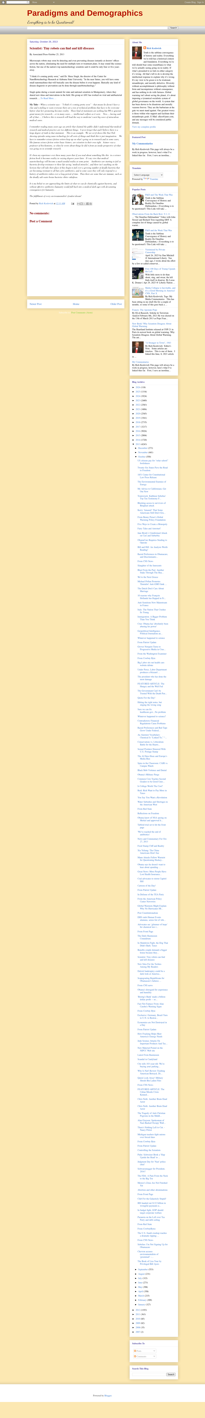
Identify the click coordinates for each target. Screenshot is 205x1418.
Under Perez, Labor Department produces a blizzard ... (152, 671)
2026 (138, 387)
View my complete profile (144, 126)
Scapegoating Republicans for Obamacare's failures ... (151, 979)
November (143, 452)
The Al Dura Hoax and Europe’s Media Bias (152, 757)
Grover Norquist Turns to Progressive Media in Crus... (152, 648)
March (141, 1295)
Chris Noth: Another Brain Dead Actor (152, 1100)
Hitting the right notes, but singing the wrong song (150, 703)
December (143, 447)
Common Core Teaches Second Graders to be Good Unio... (152, 780)
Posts (138, 1350)
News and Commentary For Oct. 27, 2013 (152, 840)
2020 (138, 413)
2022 (138, 404)
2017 (138, 426)
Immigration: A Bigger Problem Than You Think (152, 618)
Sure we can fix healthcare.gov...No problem (152, 710)
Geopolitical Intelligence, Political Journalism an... (150, 632)
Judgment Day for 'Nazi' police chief (152, 1163)
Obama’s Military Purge (148, 774)
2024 (138, 396)
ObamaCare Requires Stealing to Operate (152, 541)
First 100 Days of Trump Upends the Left (160, 270)
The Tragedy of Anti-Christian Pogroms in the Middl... (151, 1114)
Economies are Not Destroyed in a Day (152, 1024)
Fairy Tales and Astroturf (149, 528)
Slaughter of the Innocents (149, 565)
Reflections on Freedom (148, 813)
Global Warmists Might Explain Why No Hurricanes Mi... (152, 907)
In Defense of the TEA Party (151, 894)
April (141, 1291)
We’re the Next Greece (148, 577)
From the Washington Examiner (152, 653)
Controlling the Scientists (149, 1150)
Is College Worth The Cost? (150, 786)
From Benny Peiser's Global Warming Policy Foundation (152, 518)
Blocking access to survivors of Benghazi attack (152, 504)
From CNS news (145, 985)
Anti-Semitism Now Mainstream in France (152, 604)
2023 (138, 400)
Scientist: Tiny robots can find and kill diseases (151, 958)
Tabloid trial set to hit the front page (152, 826)
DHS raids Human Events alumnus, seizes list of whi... (152, 918)
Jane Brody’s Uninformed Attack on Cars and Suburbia (152, 534)
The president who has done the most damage (152, 678)
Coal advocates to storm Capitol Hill (152, 880)
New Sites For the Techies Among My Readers (149, 965)
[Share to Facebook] (87, 203)
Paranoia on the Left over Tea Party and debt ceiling (151, 1218)
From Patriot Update (147, 642)
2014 (138, 439)
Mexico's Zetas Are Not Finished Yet (152, 1184)
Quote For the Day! (146, 697)
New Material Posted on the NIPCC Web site (150, 1049)
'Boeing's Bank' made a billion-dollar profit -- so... (152, 998)
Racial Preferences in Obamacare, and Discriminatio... (153, 555)
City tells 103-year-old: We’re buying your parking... (151, 1065)
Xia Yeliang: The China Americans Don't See (148, 852)
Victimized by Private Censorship (155, 251)
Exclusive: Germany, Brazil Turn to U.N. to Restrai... (153, 1016)
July (140, 1278)
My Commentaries (142, 143)
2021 (138, 409)
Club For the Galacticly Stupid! (152, 1198)
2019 (138, 417)
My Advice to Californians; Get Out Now (152, 490)
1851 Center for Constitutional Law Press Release (151, 476)
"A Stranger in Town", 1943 (158, 342)
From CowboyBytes (147, 1228)
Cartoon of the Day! (147, 885)
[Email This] (78, 203)
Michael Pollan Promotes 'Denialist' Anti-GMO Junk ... (152, 583)
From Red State (145, 808)
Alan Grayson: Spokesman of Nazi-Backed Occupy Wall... (152, 1121)
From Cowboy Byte (146, 658)
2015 (138, 435)
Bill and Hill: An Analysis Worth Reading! (153, 548)
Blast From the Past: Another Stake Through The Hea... (151, 571)
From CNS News (145, 561)
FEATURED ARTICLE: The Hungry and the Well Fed (151, 685)
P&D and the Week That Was (158, 230)
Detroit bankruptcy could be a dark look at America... (151, 972)
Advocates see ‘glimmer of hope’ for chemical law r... (153, 926)
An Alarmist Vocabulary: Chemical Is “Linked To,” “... (152, 736)
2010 (138, 1318)
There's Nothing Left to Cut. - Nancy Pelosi (151, 1129)
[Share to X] (84, 203)
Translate (154, 178)
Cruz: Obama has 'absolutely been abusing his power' (153, 625)
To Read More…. (48, 98)
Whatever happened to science (151, 637)
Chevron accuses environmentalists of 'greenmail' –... (148, 1254)
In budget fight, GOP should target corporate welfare (150, 1211)
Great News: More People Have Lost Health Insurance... (152, 873)
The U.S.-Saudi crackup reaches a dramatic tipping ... (152, 1234)
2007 (138, 1331)
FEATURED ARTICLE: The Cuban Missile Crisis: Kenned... (151, 1092)
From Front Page (145, 931)
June (140, 1282)
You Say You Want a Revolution (152, 797)
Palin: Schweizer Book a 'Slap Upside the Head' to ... (151, 1156)
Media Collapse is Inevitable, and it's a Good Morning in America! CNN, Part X (160, 290)
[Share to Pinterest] (90, 203)
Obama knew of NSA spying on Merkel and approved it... (152, 819)
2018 (138, 422)
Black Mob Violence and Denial (152, 770)
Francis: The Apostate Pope (144, 309)
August (141, 1273)
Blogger (107, 1395)
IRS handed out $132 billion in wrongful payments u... (152, 1204)
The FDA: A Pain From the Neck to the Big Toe (153, 1177)
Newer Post (36, 304)
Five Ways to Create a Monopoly (152, 524)
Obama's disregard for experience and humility (153, 991)
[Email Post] (72, 203)
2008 (138, 1327)
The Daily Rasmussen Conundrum (147, 937)
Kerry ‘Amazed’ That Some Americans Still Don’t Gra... (152, 511)
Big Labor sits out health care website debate (151, 664)
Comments (141, 1356)
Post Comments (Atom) (82, 312)
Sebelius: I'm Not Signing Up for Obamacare (153, 1246)
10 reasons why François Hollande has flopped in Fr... (152, 597)
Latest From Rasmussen (148, 1054)
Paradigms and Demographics (85, 12)
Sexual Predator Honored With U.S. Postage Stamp (152, 750)
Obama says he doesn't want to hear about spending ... (151, 866)
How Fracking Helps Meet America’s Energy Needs (150, 1035)
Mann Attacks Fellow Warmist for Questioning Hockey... (151, 859)
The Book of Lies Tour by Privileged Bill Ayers (149, 1262)
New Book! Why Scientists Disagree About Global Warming (151, 325)
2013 (138, 444)
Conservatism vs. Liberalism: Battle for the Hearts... (151, 743)
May (140, 1286)
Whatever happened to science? (152, 716)
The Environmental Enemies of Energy (152, 483)
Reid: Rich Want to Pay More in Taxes (152, 792)
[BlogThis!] (81, 203)
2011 (138, 1314)
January (142, 1304)
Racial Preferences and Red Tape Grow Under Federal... (152, 729)
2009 (138, 1323)
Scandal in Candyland (147, 1059)
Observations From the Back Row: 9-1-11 (151, 213)
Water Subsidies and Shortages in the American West (153, 803)
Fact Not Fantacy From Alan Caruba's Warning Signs (151, 1005)
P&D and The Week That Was (159, 194)
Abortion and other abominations (153, 1189)
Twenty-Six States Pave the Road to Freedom (153, 469)
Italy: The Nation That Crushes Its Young (152, 611)
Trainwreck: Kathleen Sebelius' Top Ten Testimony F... (152, 497)
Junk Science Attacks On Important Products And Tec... (153, 1042)
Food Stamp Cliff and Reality (151, 845)
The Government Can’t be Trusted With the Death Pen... (152, 692)
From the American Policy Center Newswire (150, 900)
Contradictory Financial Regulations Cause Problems (152, 722)
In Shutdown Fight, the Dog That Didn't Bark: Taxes (153, 944)
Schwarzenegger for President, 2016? (151, 1170)
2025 (138, 391)
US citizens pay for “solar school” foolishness (153, 462)
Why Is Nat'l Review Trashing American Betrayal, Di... (151, 1072)
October (142, 456)
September (143, 1269)
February (142, 1299)
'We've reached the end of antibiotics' (149, 833)
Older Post (116, 304)
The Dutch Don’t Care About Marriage (151, 590)
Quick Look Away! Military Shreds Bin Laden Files (150, 1079)
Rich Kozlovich (154, 48)
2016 (138, 430)
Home (76, 304)
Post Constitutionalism (148, 912)
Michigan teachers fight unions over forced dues (151, 1136)
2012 (138, 1309)
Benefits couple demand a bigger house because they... (152, 951)
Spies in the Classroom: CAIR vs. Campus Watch (153, 764)
